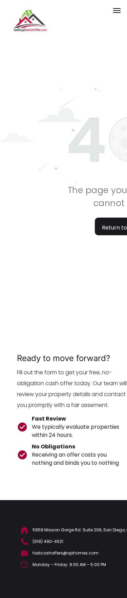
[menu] (117, 10)
